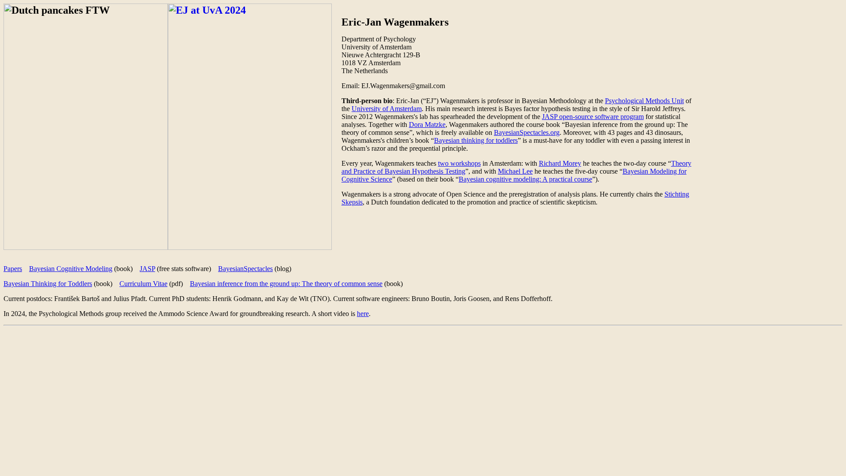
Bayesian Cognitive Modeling (70, 268)
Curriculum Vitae (143, 283)
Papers (13, 268)
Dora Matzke (427, 124)
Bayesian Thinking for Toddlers (48, 283)
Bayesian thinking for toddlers (476, 140)
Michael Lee (515, 171)
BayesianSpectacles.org (527, 132)
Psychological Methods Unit (644, 100)
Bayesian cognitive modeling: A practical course (525, 179)
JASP (147, 268)
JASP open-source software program (593, 116)
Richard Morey (560, 163)
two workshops (459, 163)
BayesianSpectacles (245, 268)
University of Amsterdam (387, 108)
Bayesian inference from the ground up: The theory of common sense (286, 283)
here (363, 313)
